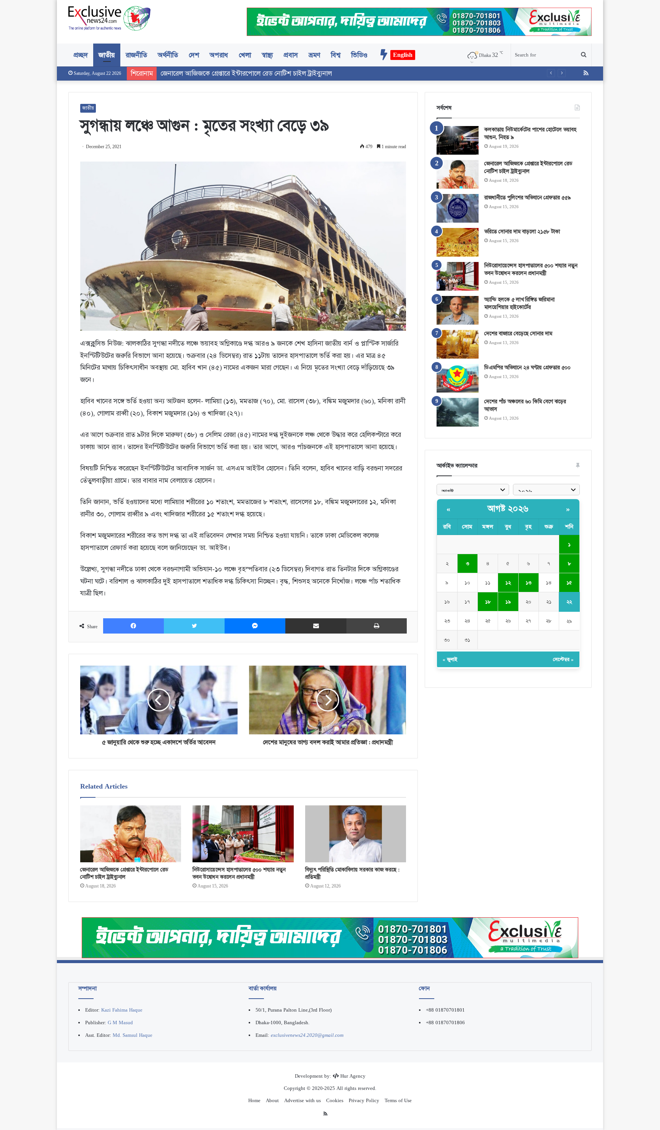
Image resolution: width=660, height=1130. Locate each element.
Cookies (334, 1100)
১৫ (569, 582)
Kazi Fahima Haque (121, 1010)
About (272, 1100)
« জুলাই (450, 659)
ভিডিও (359, 55)
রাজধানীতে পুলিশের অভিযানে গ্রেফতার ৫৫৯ (527, 197)
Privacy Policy (364, 1100)
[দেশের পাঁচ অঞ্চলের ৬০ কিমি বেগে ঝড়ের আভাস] (458, 412)
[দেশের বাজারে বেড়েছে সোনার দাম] (458, 344)
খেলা (245, 55)
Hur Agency (353, 1076)
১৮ (488, 601)
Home (254, 1100)
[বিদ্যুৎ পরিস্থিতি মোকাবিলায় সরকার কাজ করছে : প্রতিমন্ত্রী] (355, 833)
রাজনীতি (136, 55)
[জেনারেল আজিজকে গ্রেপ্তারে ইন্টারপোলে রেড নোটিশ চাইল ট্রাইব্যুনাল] (130, 833)
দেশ (194, 55)
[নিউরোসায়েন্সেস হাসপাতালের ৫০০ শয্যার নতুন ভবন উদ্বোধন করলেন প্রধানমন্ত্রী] (242, 833)
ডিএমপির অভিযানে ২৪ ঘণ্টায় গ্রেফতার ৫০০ (527, 367)
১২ (508, 582)
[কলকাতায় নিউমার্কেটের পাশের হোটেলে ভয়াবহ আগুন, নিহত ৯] (458, 140)
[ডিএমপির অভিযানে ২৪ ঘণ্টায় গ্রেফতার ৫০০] (458, 378)
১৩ (528, 582)
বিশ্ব (335, 55)
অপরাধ (219, 55)
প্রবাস (291, 55)
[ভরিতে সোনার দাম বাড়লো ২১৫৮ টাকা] (458, 242)
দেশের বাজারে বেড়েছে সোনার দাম (518, 333)
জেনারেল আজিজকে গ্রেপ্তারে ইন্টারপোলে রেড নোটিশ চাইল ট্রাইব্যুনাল (124, 873)
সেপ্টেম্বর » (563, 659)
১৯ (508, 601)
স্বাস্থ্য (267, 55)
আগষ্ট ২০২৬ (508, 508)
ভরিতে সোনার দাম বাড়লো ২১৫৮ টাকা (522, 231)
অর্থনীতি (168, 55)
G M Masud (120, 1022)
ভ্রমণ (314, 55)
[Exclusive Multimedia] (330, 937)
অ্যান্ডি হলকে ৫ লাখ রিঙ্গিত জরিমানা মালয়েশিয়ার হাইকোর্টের (519, 303)
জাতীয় (107, 55)
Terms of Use (398, 1100)
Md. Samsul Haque (132, 1035)
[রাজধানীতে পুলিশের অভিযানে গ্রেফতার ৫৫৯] (458, 208)
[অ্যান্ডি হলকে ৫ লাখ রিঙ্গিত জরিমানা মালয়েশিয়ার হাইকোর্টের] (458, 310)
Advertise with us (302, 1100)
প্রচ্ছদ (81, 55)
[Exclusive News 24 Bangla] (109, 18)
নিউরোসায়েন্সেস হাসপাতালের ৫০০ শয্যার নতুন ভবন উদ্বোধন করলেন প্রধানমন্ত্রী (239, 873)
